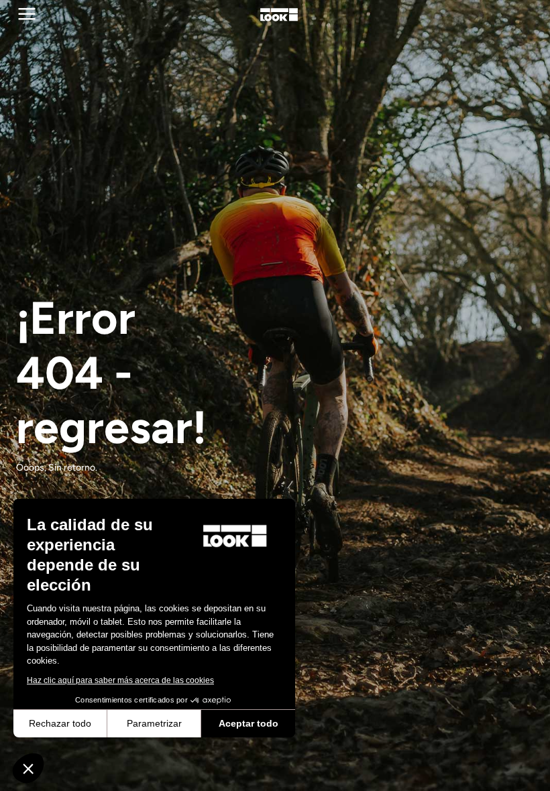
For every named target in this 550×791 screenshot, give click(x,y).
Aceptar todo (248, 723)
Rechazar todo (60, 723)
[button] (28, 768)
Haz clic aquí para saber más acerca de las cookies (120, 680)
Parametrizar (154, 723)
